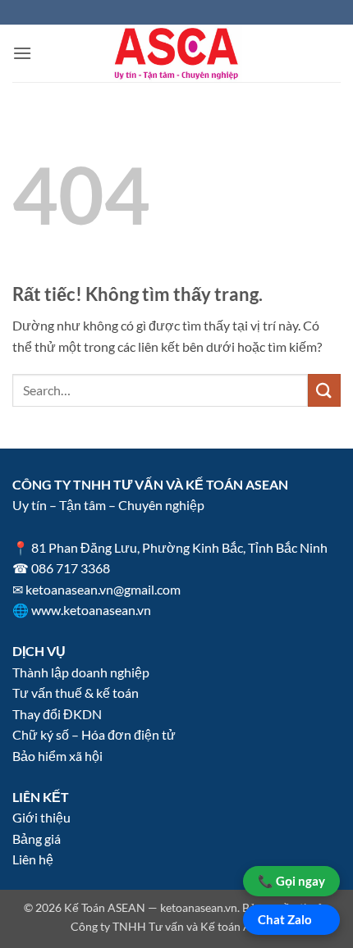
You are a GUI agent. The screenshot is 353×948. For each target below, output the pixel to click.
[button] (22, 53)
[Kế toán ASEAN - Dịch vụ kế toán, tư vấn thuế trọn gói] (176, 53)
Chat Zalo (285, 919)
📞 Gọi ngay (291, 880)
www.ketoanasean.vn (91, 610)
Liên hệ (32, 859)
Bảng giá (36, 838)
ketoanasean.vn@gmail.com (103, 589)
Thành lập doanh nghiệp (80, 672)
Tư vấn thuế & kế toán (75, 692)
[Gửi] (324, 390)
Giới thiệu (41, 817)
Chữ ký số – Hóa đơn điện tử (94, 734)
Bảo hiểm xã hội (57, 755)
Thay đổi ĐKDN (57, 714)
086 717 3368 (70, 568)
